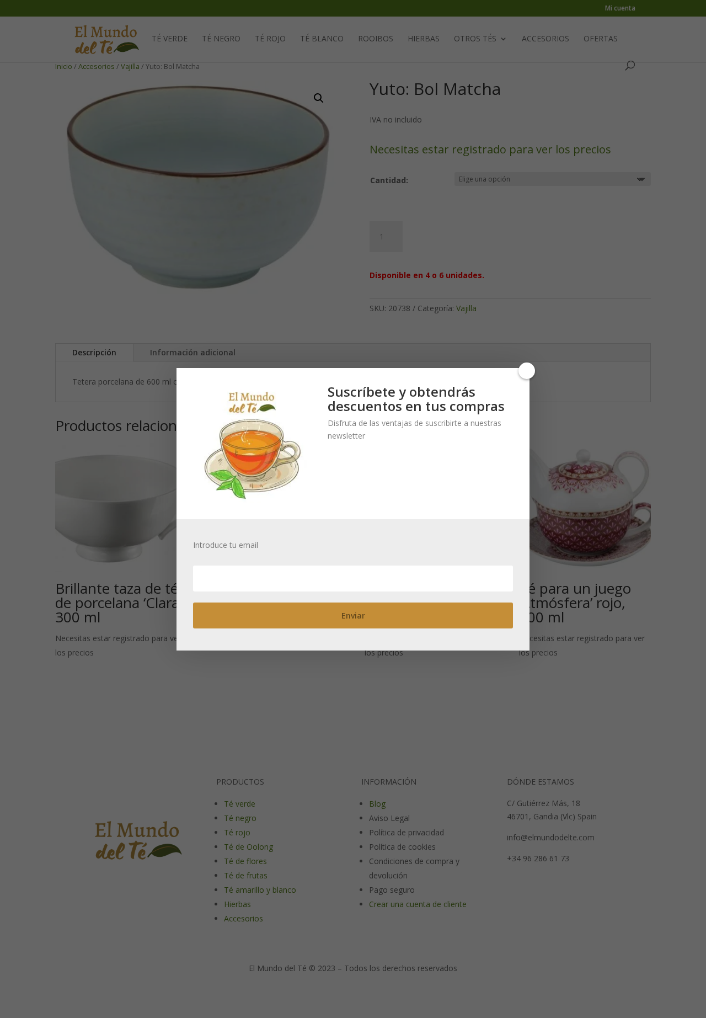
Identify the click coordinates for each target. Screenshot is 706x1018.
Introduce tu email (225, 545)
